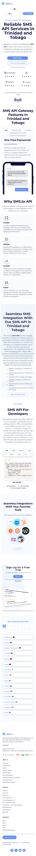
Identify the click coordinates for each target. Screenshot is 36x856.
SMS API (5, 790)
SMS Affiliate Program (9, 782)
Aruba (6, 713)
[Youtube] (20, 850)
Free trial (17, 58)
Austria (6, 675)
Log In (10, 13)
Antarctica (7, 707)
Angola (6, 664)
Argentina (7, 669)
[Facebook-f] (11, 850)
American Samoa (9, 702)
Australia (7, 653)
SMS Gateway (7, 810)
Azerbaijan (7, 696)
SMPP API (5, 795)
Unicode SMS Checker (9, 830)
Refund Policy (7, 772)
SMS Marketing (7, 807)
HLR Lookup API (7, 798)
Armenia (7, 691)
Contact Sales (6, 765)
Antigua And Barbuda (11, 648)
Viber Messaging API (9, 800)
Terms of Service (7, 770)
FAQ (4, 827)
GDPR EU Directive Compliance (12, 777)
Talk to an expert (18, 63)
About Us (5, 763)
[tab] (6, 130)
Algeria (6, 681)
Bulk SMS (16, 336)
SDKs (4, 823)
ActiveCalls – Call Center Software (12, 805)
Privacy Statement (8, 775)
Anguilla (7, 686)
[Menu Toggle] (14, 9)
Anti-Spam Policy (8, 780)
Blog (4, 820)
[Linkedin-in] (24, 850)
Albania (7, 659)
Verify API (5, 793)
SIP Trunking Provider (9, 802)
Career (4, 768)
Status (4, 825)
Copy (29, 463)
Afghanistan (8, 637)
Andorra (7, 642)
